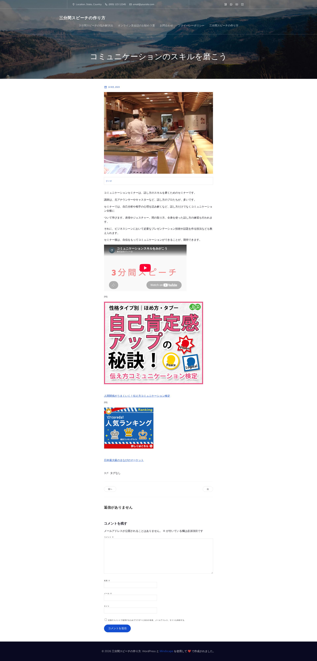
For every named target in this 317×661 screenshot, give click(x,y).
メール (108, 593)
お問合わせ (166, 25)
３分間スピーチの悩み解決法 (96, 25)
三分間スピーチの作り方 (223, 25)
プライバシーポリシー (191, 25)
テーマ (109, 181)
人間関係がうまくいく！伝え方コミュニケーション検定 (137, 396)
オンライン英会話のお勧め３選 (136, 25)
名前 (107, 581)
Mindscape (166, 651)
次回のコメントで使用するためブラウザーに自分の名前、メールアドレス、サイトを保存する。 (147, 620)
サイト (106, 606)
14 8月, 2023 (114, 87)
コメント (109, 537)
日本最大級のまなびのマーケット (124, 460)
